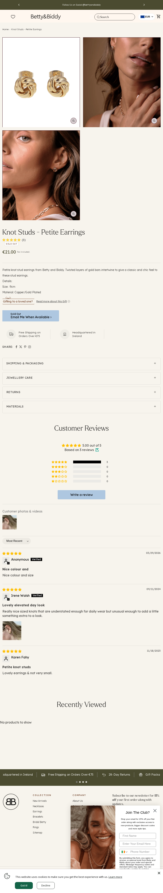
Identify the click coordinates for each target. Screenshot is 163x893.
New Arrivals (40, 800)
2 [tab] (80, 782)
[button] (91, 17)
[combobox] (114, 17)
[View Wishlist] (13, 17)
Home (5, 29)
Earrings (37, 811)
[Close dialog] (154, 810)
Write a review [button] (81, 495)
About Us (78, 800)
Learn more (115, 877)
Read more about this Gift (51, 301)
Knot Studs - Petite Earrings (26, 29)
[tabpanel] (67, 774)
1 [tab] (77, 782)
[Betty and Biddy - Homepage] (46, 16)
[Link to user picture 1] (11, 630)
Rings (36, 827)
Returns (13, 392)
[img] (11, 553)
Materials (15, 406)
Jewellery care (19, 378)
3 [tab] (83, 782)
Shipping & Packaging (25, 363)
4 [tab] (86, 782)
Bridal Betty (39, 822)
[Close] (159, 873)
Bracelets (38, 816)
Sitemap (37, 832)
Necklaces (38, 806)
